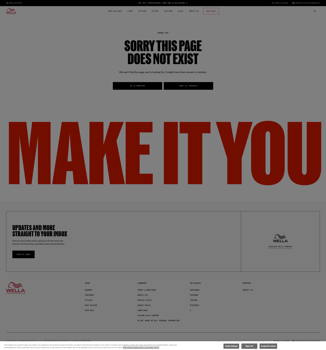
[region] (163, 345)
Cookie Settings (231, 346)
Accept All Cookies (268, 346)
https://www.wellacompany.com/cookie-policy (141, 347)
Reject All (249, 346)
